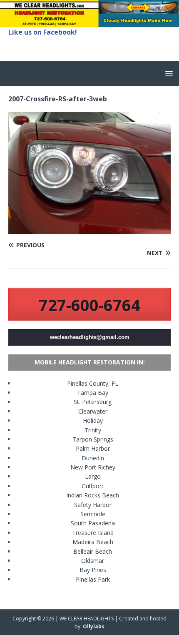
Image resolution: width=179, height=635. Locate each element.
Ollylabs (93, 626)
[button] (167, 73)
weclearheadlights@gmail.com (89, 337)
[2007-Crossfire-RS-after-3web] (89, 229)
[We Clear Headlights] (89, 22)
